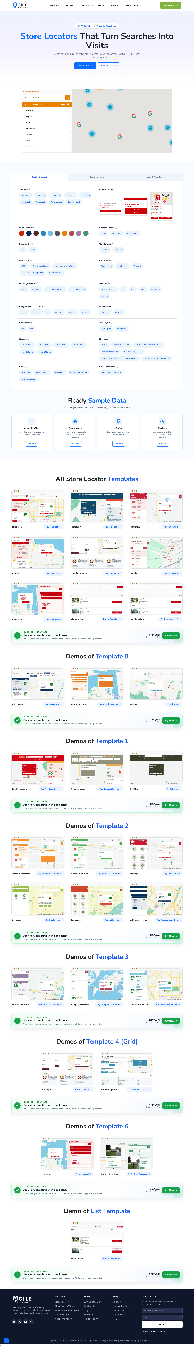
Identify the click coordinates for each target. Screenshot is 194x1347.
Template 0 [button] (26, 195)
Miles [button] (32, 250)
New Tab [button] (118, 312)
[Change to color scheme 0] (21, 233)
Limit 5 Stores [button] (61, 345)
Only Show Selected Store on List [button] (157, 358)
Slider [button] (103, 233)
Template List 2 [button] (74, 202)
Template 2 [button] (55, 195)
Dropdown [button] (116, 233)
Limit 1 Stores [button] (27, 345)
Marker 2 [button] (72, 312)
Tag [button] (47, 312)
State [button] (143, 289)
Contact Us (118, 1310)
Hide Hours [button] (59, 372)
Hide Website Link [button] (29, 379)
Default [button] (104, 345)
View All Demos (109, 65)
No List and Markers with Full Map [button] (149, 345)
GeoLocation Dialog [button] (40, 266)
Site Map (88, 1314)
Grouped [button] (137, 266)
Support (117, 1301)
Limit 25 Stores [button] (45, 352)
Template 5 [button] (26, 202)
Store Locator (62, 1301)
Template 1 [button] (40, 195)
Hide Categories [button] (42, 372)
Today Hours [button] (106, 266)
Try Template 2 (171, 527)
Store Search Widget (65, 1306)
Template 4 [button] (85, 195)
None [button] (24, 289)
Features (69, 5)
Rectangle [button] (36, 312)
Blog (86, 1310)
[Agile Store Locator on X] (19, 1321)
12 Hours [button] (105, 250)
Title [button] (123, 289)
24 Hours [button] (118, 250)
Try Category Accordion (49, 873)
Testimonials (90, 1306)
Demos (53, 5)
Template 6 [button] (40, 202)
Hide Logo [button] (26, 372)
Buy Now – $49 (170, 5)
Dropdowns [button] (122, 328)
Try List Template (111, 619)
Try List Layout (171, 873)
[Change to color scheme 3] (43, 233)
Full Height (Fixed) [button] (77, 289)
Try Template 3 (53, 573)
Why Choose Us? (92, 1301)
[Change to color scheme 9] (86, 233)
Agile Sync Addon (63, 1318)
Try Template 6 (53, 619)
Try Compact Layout (109, 789)
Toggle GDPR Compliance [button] (111, 372)
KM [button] (23, 250)
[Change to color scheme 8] (78, 233)
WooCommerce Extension (68, 1310)
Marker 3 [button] (85, 312)
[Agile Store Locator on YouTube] (31, 1321)
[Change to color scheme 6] (64, 233)
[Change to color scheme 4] (50, 233)
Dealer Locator (62, 1314)
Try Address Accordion (108, 873)
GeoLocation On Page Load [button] (32, 273)
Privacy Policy (91, 1318)
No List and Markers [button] (121, 345)
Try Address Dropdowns (167, 1004)
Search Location (31, 92)
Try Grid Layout (82, 1089)
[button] (150, 113)
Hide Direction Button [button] (78, 372)
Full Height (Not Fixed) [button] (55, 289)
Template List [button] (56, 202)
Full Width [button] (36, 289)
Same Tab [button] (105, 312)
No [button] (31, 328)
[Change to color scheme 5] (57, 233)
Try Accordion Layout (109, 704)
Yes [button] (23, 328)
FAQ (115, 1318)
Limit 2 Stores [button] (44, 345)
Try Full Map (172, 704)
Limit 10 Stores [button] (78, 345)
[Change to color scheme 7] (71, 233)
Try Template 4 (112, 573)
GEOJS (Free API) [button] (55, 273)
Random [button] (104, 296)
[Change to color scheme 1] (29, 233)
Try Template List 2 (169, 619)
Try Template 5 (171, 573)
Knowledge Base (121, 1306)
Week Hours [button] (122, 266)
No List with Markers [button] (109, 351)
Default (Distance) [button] (108, 289)
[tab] (39, 177)
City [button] (132, 289)
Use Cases (86, 5)
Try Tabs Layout (52, 704)
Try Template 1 (112, 527)
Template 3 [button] (70, 195)
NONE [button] (24, 266)
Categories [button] (155, 289)
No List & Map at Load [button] (133, 351)
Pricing (101, 5)
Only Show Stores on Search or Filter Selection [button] (119, 358)
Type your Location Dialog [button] (65, 266)
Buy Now (169, 635)
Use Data (32, 443)
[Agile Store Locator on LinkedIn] (25, 1321)
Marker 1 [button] (58, 312)
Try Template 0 (53, 527)
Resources (131, 5)
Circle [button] (24, 312)
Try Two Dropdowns (50, 789)
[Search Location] (67, 97)
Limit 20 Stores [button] (27, 352)
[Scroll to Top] (6, 1340)
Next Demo (83, 65)
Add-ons (114, 5)
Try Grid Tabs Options (138, 1089)
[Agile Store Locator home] (21, 5)
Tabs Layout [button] (106, 328)
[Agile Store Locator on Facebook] (13, 1321)
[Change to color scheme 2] (36, 233)
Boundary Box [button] (132, 233)
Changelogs (119, 1314)
